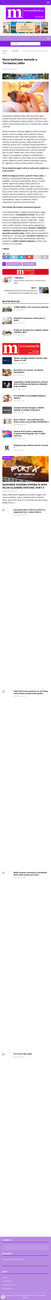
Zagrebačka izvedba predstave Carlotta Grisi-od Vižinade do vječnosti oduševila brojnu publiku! (31, 384)
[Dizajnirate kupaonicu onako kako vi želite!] (7, 320)
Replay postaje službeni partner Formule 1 (31, 446)
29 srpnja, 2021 (20, 401)
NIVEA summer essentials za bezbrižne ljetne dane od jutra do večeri (30, 873)
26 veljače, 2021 (20, 450)
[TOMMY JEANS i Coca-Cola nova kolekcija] (7, 309)
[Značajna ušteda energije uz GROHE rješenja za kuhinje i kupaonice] (7, 410)
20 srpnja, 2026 (20, 1057)
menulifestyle (14, 264)
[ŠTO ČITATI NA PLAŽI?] (7, 1141)
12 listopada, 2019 (10, 69)
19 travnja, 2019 (20, 335)
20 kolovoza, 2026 (10, 491)
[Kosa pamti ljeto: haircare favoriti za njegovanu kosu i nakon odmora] (7, 597)
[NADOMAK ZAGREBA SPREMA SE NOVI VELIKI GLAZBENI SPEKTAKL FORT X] (25, 469)
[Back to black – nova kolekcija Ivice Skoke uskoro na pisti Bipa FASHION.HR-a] (7, 421)
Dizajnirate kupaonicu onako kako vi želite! (29, 319)
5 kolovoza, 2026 (20, 696)
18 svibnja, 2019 (20, 323)
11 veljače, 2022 (20, 389)
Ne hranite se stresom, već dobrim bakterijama (28, 371)
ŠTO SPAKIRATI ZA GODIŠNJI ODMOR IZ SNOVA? (30, 397)
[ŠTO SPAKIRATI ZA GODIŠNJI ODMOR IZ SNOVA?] (7, 398)
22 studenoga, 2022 (21, 363)
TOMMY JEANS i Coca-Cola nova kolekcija (31, 307)
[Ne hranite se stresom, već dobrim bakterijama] (7, 372)
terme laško (29, 264)
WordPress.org (7, 1288)
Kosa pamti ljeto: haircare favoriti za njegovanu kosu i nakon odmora (29, 511)
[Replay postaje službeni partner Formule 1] (7, 447)
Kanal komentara (8, 1285)
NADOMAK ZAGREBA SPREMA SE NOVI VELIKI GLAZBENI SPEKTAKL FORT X (24, 486)
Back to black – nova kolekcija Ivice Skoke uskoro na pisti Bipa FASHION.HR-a (31, 420)
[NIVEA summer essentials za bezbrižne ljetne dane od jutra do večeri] (7, 960)
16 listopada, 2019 (20, 424)
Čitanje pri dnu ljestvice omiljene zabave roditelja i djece (31, 331)
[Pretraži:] (25, 43)
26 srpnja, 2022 (20, 413)
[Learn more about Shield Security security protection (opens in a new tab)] (3, 1297)
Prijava (4, 1277)
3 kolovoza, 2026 (20, 877)
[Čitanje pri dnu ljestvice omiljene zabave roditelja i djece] (7, 332)
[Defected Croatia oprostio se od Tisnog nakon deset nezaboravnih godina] (7, 778)
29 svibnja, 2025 (20, 438)
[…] (13, 502)
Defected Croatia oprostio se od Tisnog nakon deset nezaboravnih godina (31, 692)
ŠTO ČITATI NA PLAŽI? (23, 1054)
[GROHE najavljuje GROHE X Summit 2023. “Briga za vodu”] (7, 360)
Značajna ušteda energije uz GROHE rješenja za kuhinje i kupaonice (29, 409)
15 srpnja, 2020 (20, 375)
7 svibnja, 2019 (19, 310)
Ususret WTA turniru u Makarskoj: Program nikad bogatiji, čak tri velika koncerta (29, 433)
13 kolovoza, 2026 (20, 515)
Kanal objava (7, 1281)
